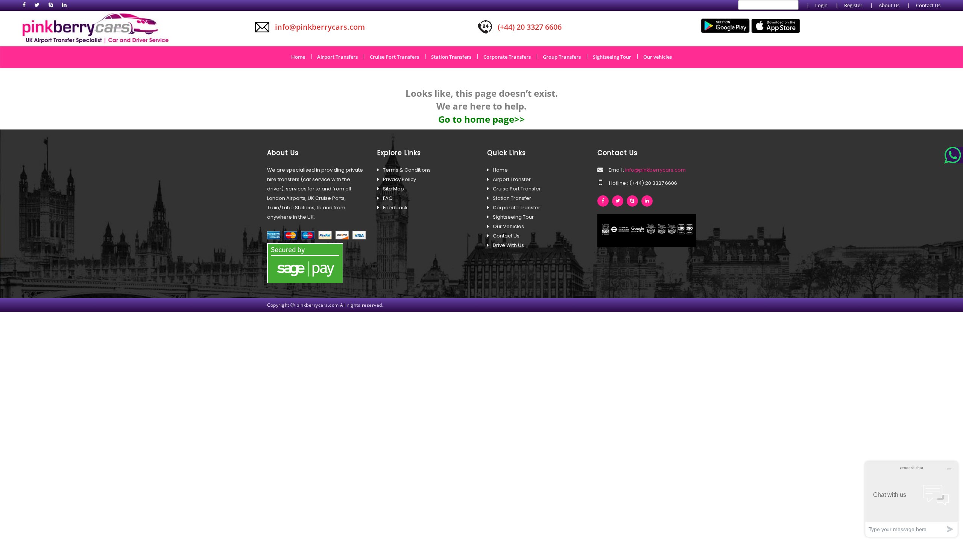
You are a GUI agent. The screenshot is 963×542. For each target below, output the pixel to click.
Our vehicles (657, 56)
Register (853, 5)
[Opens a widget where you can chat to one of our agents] (911, 498)
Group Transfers (564, 56)
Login (821, 5)
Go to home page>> (481, 119)
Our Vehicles (508, 226)
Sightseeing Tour (614, 56)
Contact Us (928, 5)
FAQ (388, 198)
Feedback (395, 207)
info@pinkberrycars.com (655, 170)
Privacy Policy (399, 179)
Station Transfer (512, 198)
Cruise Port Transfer (517, 188)
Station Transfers (454, 56)
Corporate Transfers (509, 56)
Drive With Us (508, 245)
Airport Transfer (512, 179)
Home (300, 56)
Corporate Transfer (516, 207)
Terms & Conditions (407, 170)
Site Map (393, 188)
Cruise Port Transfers (397, 56)
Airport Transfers (340, 56)
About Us (889, 5)
